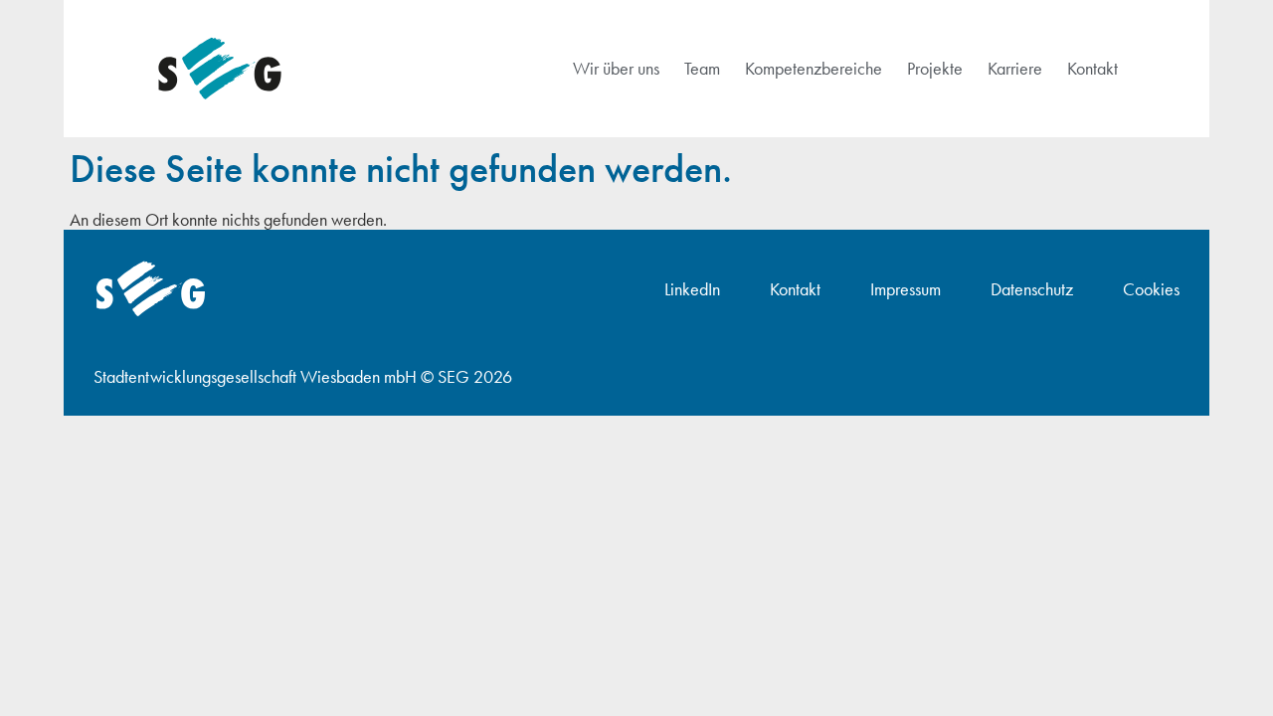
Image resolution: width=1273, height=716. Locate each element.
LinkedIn (692, 288)
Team (702, 68)
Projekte (935, 68)
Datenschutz (1032, 288)
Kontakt (1092, 68)
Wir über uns (616, 68)
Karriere (1015, 68)
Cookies (1151, 288)
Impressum (905, 288)
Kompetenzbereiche (813, 68)
